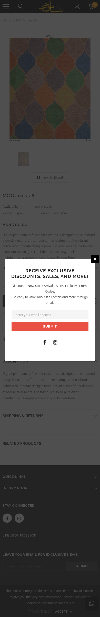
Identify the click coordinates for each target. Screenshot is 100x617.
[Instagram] (55, 342)
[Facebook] (44, 342)
